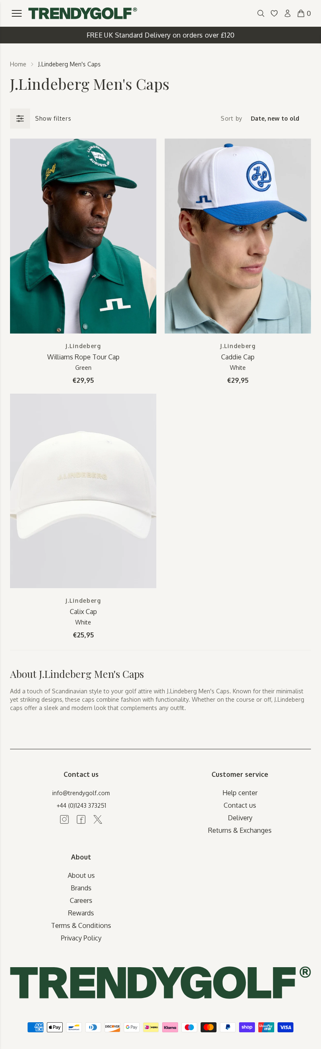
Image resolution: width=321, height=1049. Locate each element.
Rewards (81, 913)
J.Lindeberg (83, 345)
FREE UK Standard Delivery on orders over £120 (161, 35)
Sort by (231, 118)
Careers (81, 900)
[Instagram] (64, 819)
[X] (97, 819)
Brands (81, 888)
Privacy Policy (81, 938)
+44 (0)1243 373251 (81, 805)
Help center (239, 793)
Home (18, 64)
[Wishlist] (274, 13)
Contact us (240, 805)
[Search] (261, 13)
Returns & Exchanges (240, 830)
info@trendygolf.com (81, 792)
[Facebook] (81, 819)
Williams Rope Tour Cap (83, 357)
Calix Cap (83, 611)
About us (81, 875)
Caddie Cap (238, 357)
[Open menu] (16, 13)
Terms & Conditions (81, 925)
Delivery (240, 818)
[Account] (287, 13)
